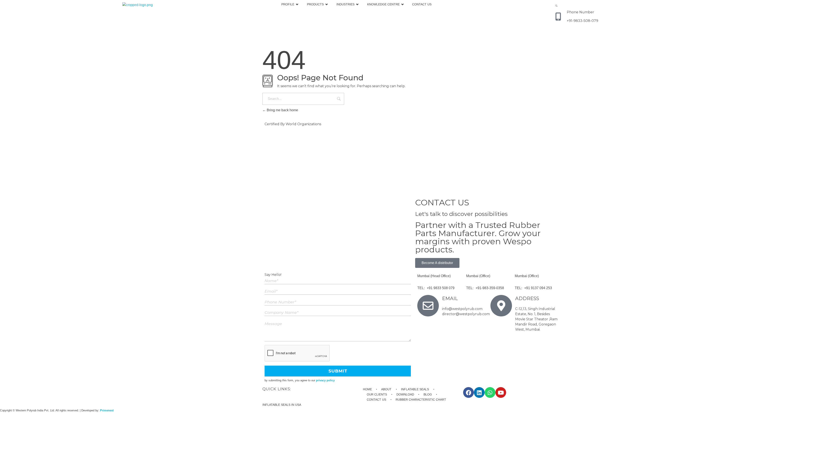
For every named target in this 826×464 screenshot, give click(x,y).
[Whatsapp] (490, 392)
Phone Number (580, 12)
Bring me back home (282, 110)
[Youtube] (500, 392)
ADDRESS (527, 298)
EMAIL (450, 298)
